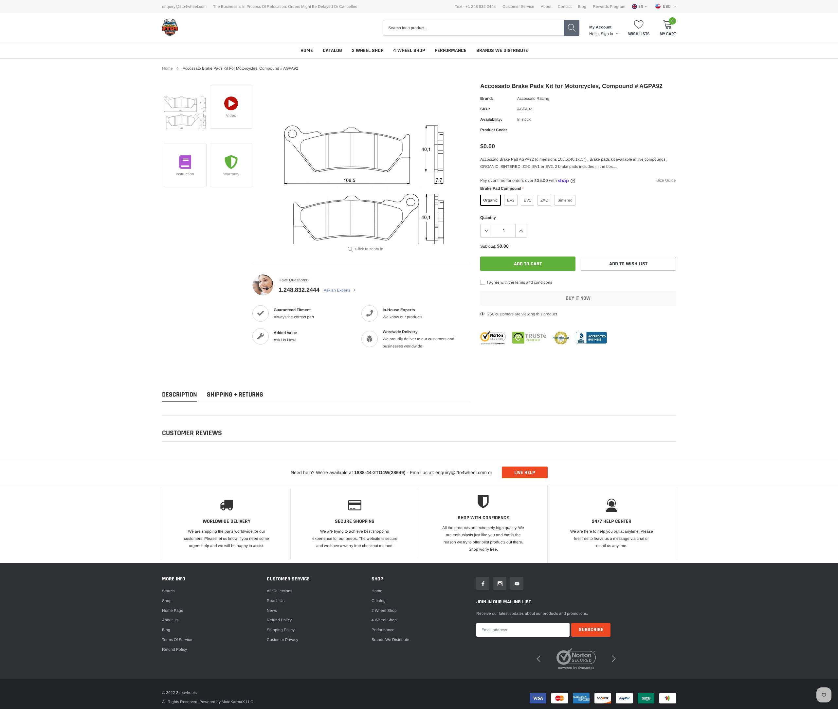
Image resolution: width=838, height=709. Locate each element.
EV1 (527, 200)
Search (168, 591)
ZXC (544, 200)
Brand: (486, 98)
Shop (167, 600)
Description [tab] (179, 395)
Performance (450, 50)
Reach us (275, 600)
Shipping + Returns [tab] (235, 395)
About (546, 7)
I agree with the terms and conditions (519, 282)
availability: (491, 119)
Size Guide (666, 180)
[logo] (170, 27)
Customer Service (518, 7)
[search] (571, 28)
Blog (582, 7)
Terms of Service (177, 639)
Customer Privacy (282, 639)
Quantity (488, 217)
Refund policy (174, 649)
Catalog (332, 50)
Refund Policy (279, 620)
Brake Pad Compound (501, 188)
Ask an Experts (337, 290)
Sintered (565, 200)
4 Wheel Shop (409, 50)
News (272, 610)
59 (489, 314)
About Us (170, 620)
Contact (565, 7)
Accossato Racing (533, 98)
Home (307, 50)
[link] (185, 112)
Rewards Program (609, 7)
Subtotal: (488, 246)
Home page (172, 610)
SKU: (485, 109)
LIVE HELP (524, 472)
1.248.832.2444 (299, 290)
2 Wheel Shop (367, 50)
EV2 (511, 200)
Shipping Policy (281, 630)
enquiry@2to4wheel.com (184, 7)
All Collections (279, 591)
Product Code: (493, 130)
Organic (490, 200)
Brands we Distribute (502, 50)
